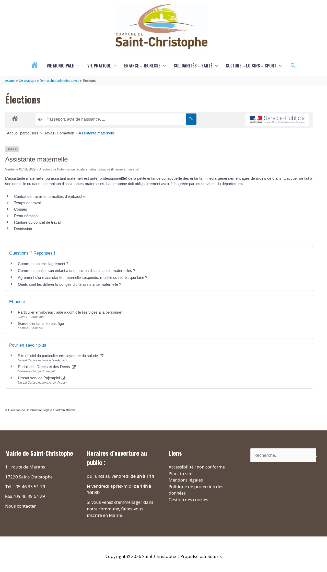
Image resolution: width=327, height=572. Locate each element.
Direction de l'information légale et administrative (42, 410)
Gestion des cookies (188, 499)
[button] (293, 65)
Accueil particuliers (23, 133)
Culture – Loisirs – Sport (251, 66)
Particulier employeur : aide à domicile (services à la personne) (70, 312)
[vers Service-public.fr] (277, 119)
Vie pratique (99, 66)
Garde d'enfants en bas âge (41, 323)
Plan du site (180, 473)
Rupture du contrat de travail (37, 222)
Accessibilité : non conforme (197, 467)
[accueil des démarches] (14, 117)
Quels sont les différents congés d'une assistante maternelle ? (69, 284)
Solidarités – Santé (193, 66)
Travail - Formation (59, 133)
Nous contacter (20, 506)
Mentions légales (186, 480)
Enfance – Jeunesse (142, 66)
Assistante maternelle (97, 133)
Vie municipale (60, 66)
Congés (20, 209)
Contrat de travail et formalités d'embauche (49, 196)
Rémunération (26, 216)
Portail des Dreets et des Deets (44, 366)
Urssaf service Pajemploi (39, 378)
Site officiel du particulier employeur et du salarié (58, 355)
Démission (23, 228)
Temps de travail (27, 203)
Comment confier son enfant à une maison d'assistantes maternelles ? (76, 270)
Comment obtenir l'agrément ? (43, 263)
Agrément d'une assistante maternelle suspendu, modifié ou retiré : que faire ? (82, 277)
